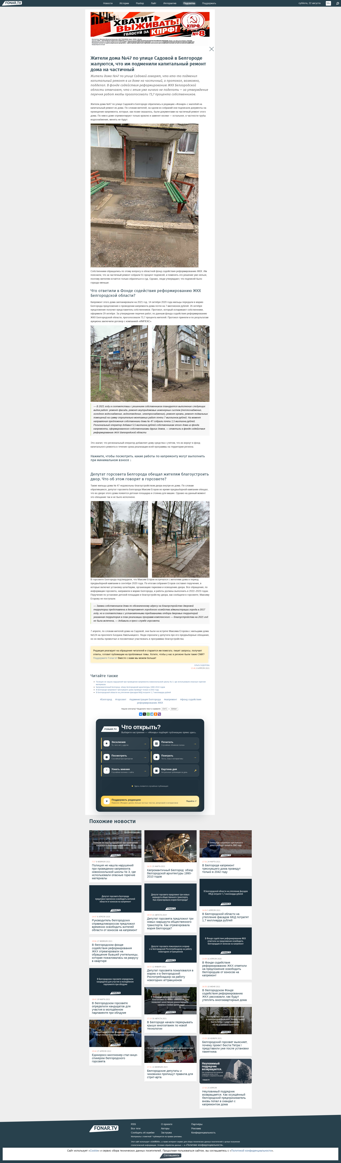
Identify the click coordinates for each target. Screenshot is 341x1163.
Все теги (135, 1128)
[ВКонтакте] (140, 714)
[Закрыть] (211, 49)
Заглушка (166, 1132)
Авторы (165, 1128)
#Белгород (106, 699)
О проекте (166, 1124)
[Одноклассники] (155, 714)
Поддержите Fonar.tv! (105, 658)
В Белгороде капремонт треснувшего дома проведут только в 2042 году (127, 690)
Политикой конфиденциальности (251, 1150)
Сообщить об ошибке (143, 1132)
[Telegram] (151, 714)
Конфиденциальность (203, 1132)
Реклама (196, 1128)
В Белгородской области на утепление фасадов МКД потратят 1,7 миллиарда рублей (133, 692)
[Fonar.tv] (12, 3)
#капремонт (170, 699)
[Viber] (159, 714)
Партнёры (196, 1124)
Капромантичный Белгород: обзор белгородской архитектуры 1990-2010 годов (130, 687)
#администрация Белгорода (145, 699)
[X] (144, 714)
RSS (133, 1124)
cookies (155, 1141)
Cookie (94, 1150)
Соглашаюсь (171, 1155)
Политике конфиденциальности (204, 1145)
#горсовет (120, 699)
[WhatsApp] (148, 714)
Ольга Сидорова (202, 665)
